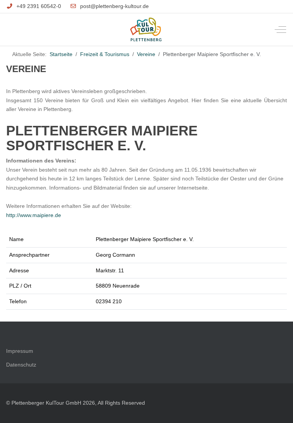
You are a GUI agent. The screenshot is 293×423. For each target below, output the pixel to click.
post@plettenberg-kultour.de (114, 6)
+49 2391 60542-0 (38, 6)
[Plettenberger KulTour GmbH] (146, 29)
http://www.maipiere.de (33, 215)
